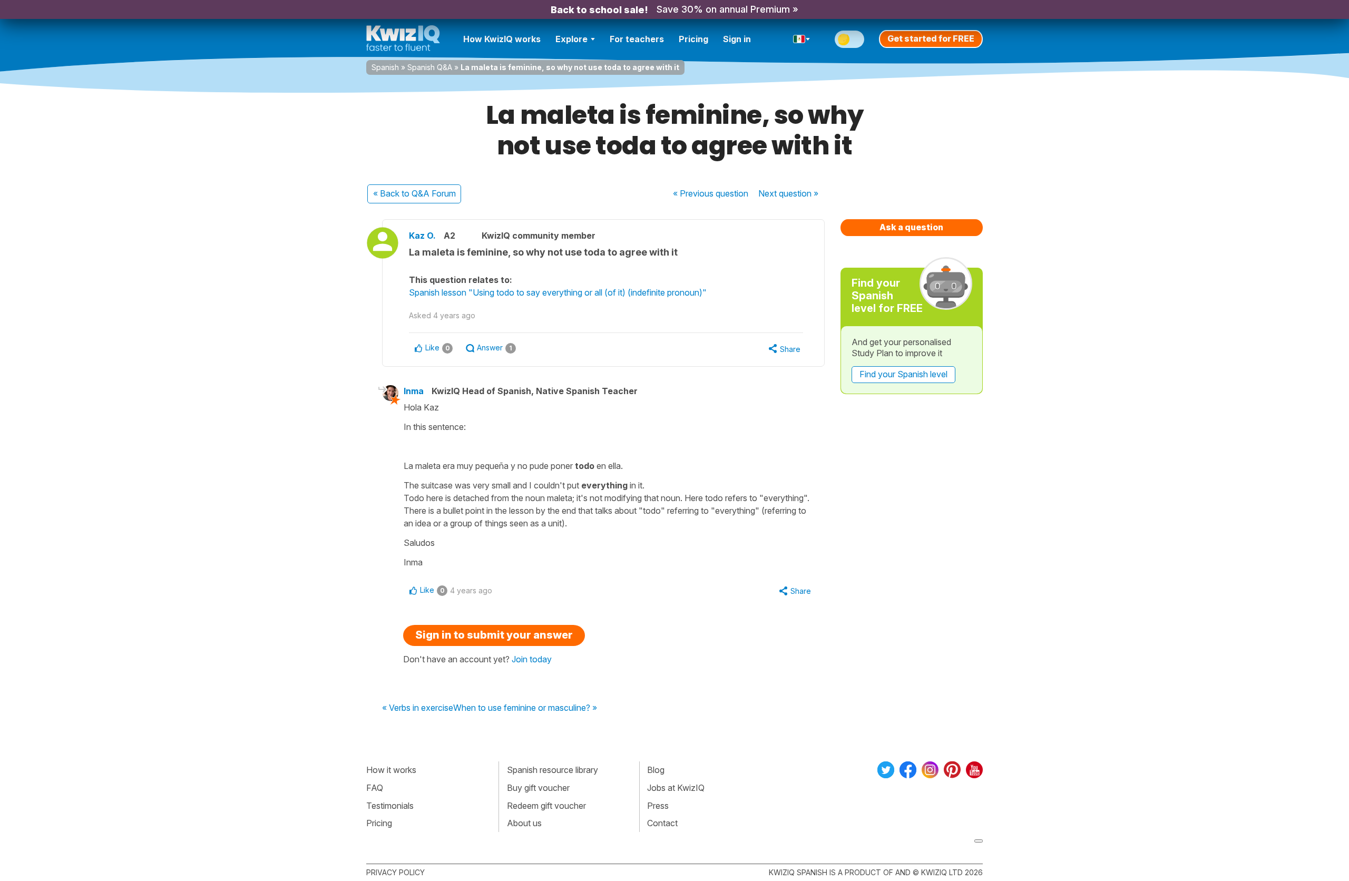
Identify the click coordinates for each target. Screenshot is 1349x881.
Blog (655, 770)
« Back (414, 193)
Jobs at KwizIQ (676, 787)
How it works (391, 770)
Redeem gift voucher (546, 805)
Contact (662, 823)
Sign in (737, 39)
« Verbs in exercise (417, 708)
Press (658, 805)
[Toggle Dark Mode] (849, 39)
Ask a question (911, 227)
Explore (571, 39)
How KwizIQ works (502, 39)
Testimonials (390, 805)
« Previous (710, 193)
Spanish (385, 67)
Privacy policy (395, 872)
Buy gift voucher (538, 787)
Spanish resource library (552, 770)
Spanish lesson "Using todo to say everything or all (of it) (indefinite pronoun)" (558, 292)
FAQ (374, 787)
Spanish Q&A (429, 67)
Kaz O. (422, 235)
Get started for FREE (930, 38)
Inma (414, 391)
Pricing (693, 39)
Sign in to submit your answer (494, 635)
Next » (788, 193)
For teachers (637, 39)
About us (524, 823)
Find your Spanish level (903, 374)
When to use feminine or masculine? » (525, 708)
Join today (532, 659)
